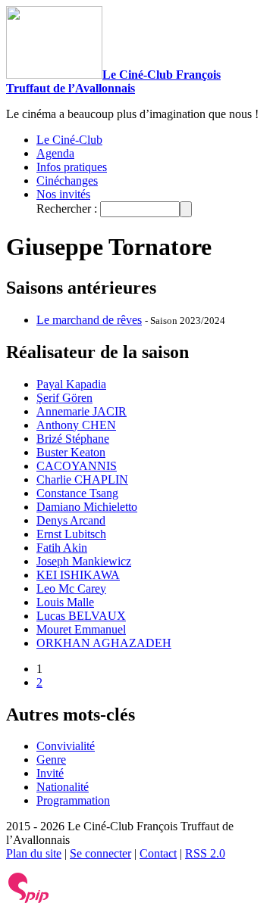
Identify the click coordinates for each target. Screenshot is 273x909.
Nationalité (62, 786)
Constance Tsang (77, 493)
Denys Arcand (70, 520)
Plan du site (33, 853)
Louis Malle (65, 602)
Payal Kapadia (71, 384)
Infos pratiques (71, 166)
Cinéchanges (67, 180)
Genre (51, 759)
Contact (158, 853)
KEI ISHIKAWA (78, 574)
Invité (50, 773)
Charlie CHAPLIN (82, 479)
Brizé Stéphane (72, 438)
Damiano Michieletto (86, 506)
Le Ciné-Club (69, 139)
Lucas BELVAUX (81, 615)
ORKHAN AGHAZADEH (103, 643)
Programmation (73, 800)
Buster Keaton (70, 452)
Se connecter (100, 853)
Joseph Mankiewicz (83, 561)
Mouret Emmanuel (81, 629)
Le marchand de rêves (89, 319)
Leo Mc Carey (71, 588)
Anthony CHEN (76, 425)
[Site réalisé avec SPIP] (29, 899)
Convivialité (65, 745)
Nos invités (63, 194)
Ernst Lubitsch (71, 534)
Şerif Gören (64, 397)
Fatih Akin (61, 547)
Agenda (55, 153)
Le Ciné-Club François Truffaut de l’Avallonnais (113, 81)
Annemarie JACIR (81, 411)
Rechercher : (66, 208)
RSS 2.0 (205, 853)
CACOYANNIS (76, 465)
